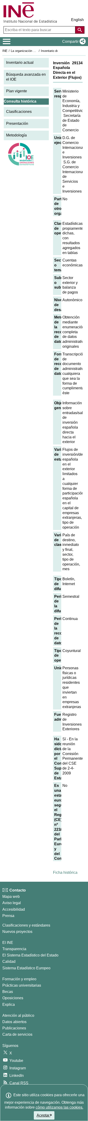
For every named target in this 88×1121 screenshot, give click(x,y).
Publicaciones (14, 1028)
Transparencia (14, 949)
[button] (73, 41)
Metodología (16, 135)
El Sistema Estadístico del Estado (30, 955)
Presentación (17, 123)
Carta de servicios (17, 1034)
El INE (7, 943)
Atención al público (18, 1015)
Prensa (8, 916)
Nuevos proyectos (17, 932)
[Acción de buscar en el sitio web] (79, 30)
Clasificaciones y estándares (26, 925)
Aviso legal (11, 903)
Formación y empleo (19, 979)
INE (5, 51)
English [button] (77, 20)
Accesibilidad (13, 909)
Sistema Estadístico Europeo (26, 968)
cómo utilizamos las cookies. (59, 1107)
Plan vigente (16, 91)
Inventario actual (20, 62)
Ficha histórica (65, 872)
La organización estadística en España (37, 51)
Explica (8, 1004)
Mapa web (11, 897)
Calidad (8, 961)
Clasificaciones (19, 112)
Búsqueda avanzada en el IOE (26, 76)
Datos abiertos (14, 1022)
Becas (7, 992)
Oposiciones (12, 998)
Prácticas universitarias (21, 985)
